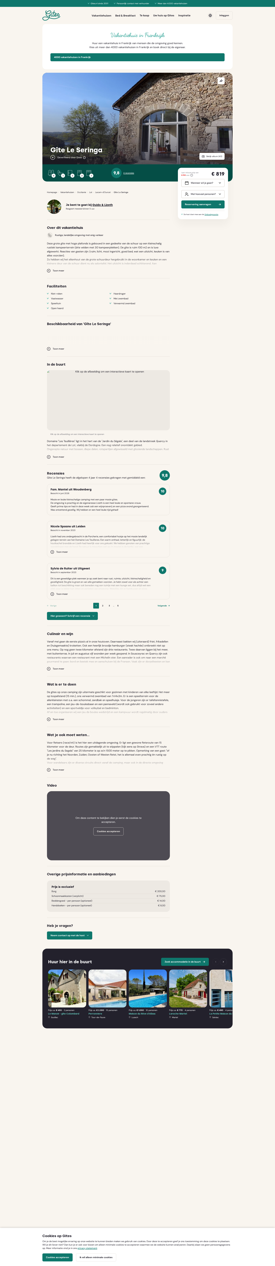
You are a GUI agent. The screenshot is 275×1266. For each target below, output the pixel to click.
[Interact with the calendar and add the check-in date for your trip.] (186, 183)
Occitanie (81, 192)
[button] (108, 400)
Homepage (52, 192)
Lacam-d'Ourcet (103, 192)
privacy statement (87, 1248)
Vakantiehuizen (67, 192)
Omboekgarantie (211, 214)
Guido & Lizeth (102, 205)
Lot (90, 192)
